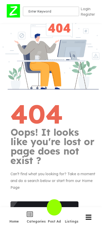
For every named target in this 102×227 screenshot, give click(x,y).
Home (14, 221)
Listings (71, 221)
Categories (36, 221)
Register (88, 14)
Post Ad (54, 221)
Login (85, 9)
